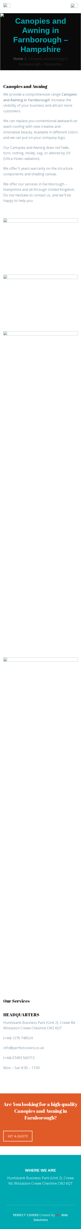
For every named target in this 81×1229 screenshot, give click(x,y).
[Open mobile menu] (7, 6)
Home (18, 58)
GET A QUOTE (18, 1136)
